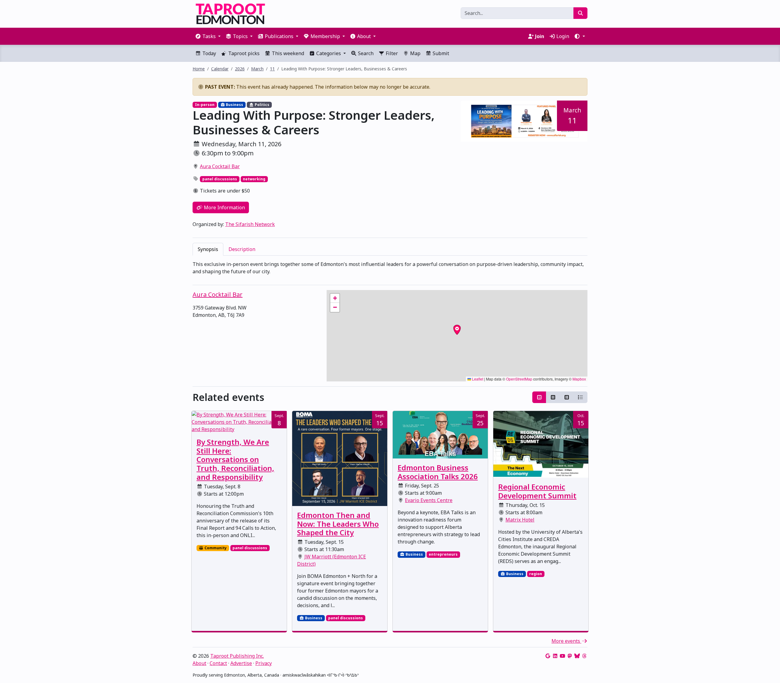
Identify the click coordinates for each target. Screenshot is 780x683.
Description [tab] (242, 249)
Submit (440, 53)
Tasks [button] (209, 36)
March (257, 69)
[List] (580, 397)
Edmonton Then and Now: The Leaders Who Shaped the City (338, 524)
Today (208, 53)
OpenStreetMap (519, 378)
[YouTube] (562, 656)
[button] (579, 36)
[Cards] (539, 397)
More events (566, 641)
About (199, 663)
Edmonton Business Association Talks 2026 (438, 471)
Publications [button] (279, 36)
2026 (240, 69)
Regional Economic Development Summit (537, 491)
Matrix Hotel (519, 519)
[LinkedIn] (555, 656)
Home (199, 69)
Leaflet (477, 378)
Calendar (220, 69)
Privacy (263, 663)
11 (272, 69)
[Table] (567, 397)
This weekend (287, 53)
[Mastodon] (570, 656)
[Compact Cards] (553, 397)
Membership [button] (325, 36)
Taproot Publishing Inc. (237, 656)
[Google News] (548, 656)
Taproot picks (243, 53)
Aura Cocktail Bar (220, 166)
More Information (224, 207)
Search (365, 53)
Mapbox (579, 378)
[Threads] (584, 656)
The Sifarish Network (250, 224)
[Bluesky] (577, 656)
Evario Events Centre (428, 500)
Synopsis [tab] (208, 249)
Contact (218, 663)
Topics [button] (240, 36)
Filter (391, 53)
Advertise (241, 663)
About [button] (364, 36)
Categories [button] (328, 53)
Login (562, 36)
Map (414, 53)
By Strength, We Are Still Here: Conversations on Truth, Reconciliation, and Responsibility (235, 459)
